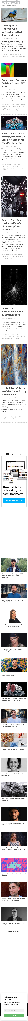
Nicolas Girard (9, 110)
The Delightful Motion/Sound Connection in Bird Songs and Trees (11, 30)
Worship (16, 110)
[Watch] (16, 50)
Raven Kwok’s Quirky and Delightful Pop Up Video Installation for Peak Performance (13, 138)
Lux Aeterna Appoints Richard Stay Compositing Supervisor (11, 650)
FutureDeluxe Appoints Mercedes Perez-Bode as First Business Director (13, 625)
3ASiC (3, 168)
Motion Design (19, 54)
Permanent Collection (9, 6)
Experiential (4, 106)
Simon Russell (16, 338)
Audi (23, 256)
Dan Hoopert (22, 56)
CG (8, 54)
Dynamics (18, 334)
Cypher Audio (20, 108)
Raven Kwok (20, 168)
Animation (10, 104)
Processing (4, 56)
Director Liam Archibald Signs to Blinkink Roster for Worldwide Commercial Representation (13, 575)
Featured (12, 54)
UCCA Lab (4, 170)
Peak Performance (11, 168)
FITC (2, 110)
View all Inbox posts (14, 931)
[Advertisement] (14, 438)
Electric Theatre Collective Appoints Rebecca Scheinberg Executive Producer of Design (13, 849)
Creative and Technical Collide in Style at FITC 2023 (14, 83)
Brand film (16, 104)
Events (24, 104)
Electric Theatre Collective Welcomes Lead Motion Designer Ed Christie (13, 725)
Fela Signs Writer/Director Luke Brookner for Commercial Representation (13, 899)
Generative (17, 106)
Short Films (11, 56)
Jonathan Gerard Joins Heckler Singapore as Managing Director (13, 674)
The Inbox (11, 166)
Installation (10, 164)
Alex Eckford (8, 338)
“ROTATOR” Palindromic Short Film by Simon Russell (13, 311)
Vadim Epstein (19, 418)
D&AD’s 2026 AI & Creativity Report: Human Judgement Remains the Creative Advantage (13, 700)
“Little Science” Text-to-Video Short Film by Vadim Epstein (13, 391)
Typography (18, 166)
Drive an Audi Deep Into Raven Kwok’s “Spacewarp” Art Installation (11, 224)
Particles (9, 336)
